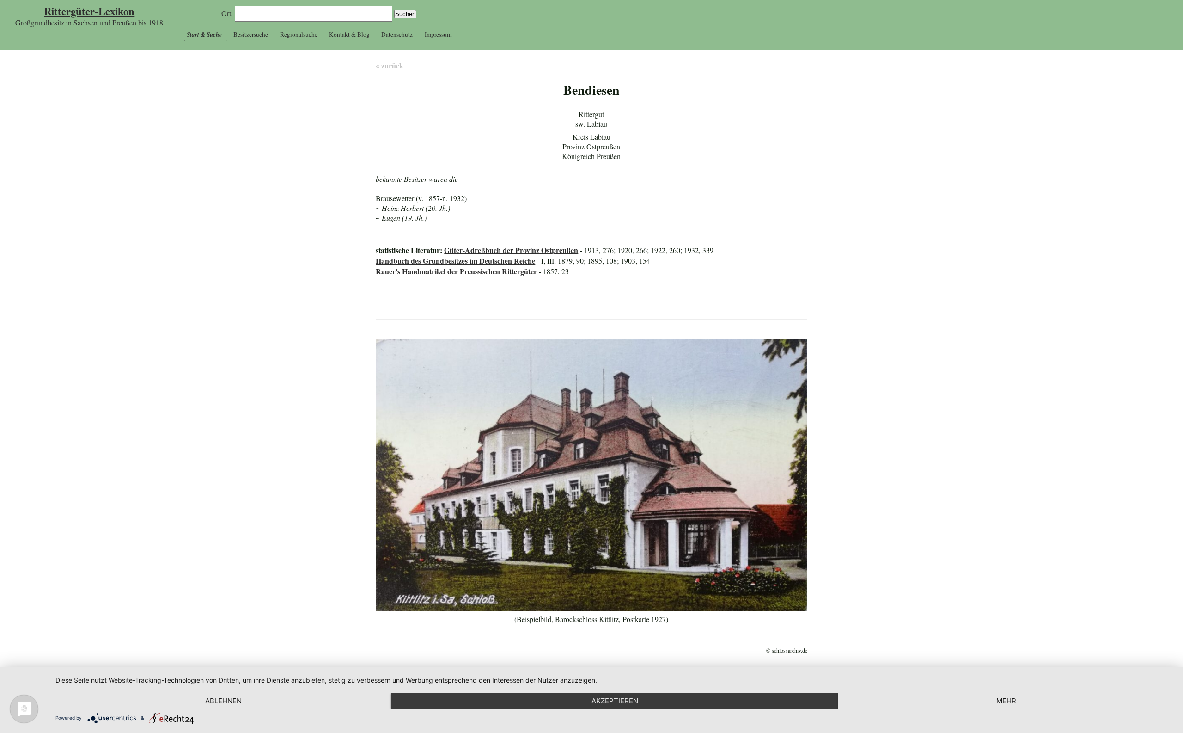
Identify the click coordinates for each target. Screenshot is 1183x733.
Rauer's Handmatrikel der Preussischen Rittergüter (456, 271)
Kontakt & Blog (349, 34)
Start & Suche (204, 34)
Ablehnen (223, 700)
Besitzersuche (250, 34)
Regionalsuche (298, 34)
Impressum (438, 34)
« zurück (389, 65)
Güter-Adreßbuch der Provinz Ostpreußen (511, 250)
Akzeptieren (615, 700)
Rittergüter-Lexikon (89, 11)
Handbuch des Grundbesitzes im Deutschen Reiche (455, 260)
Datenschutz (397, 34)
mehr (1006, 700)
